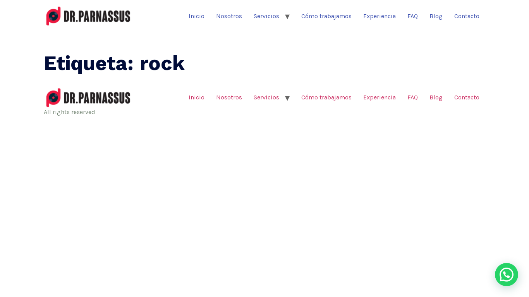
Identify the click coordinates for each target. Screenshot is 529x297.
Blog (436, 16)
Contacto (466, 16)
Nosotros (229, 16)
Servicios (266, 16)
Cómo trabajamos (326, 16)
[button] (506, 274)
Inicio (196, 16)
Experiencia (379, 16)
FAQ (412, 16)
